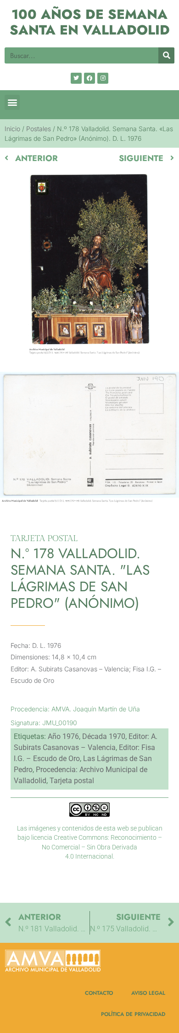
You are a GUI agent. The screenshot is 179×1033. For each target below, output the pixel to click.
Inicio (12, 129)
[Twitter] (76, 78)
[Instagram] (102, 78)
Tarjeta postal (72, 780)
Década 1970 (103, 736)
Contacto (99, 993)
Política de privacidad (133, 1014)
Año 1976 (63, 736)
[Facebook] (89, 78)
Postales (38, 129)
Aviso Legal (148, 993)
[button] (12, 102)
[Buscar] (166, 55)
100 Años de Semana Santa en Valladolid (90, 22)
